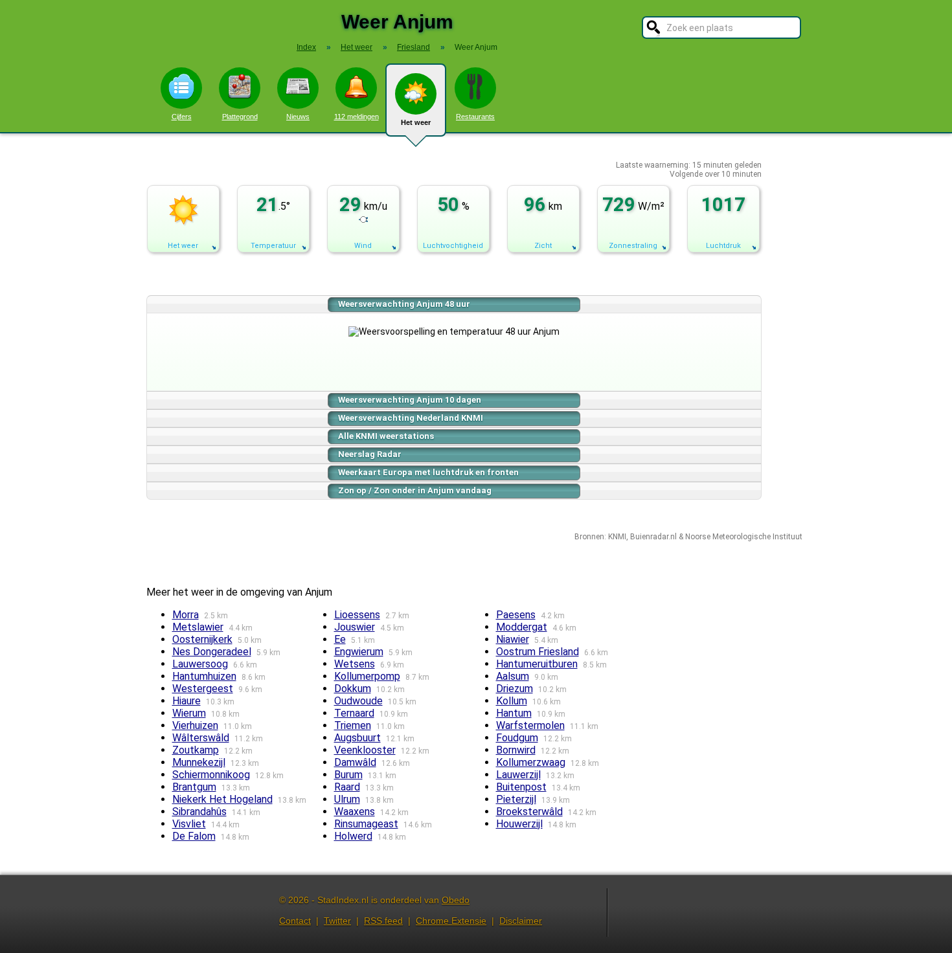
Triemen (352, 725)
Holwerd (353, 836)
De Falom (194, 836)
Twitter (337, 920)
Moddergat (521, 627)
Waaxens (354, 811)
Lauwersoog (200, 664)
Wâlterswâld (200, 738)
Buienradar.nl (653, 536)
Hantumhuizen (204, 676)
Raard (347, 787)
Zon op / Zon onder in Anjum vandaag (415, 490)
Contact (295, 920)
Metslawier (197, 627)
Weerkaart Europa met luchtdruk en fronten (428, 472)
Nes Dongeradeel (211, 651)
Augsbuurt (357, 738)
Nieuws (298, 116)
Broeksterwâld (529, 811)
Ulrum (347, 799)
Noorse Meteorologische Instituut (743, 536)
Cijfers (182, 116)
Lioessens (357, 615)
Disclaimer (520, 920)
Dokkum (352, 688)
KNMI (617, 536)
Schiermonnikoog (211, 774)
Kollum (511, 701)
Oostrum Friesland (537, 651)
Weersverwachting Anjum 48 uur (404, 304)
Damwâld (355, 762)
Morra (185, 615)
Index (306, 47)
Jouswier (354, 627)
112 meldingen (356, 116)
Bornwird (516, 750)
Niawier (512, 639)
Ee (340, 639)
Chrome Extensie (451, 920)
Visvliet (189, 824)
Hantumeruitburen (537, 664)
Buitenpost (521, 787)
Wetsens (354, 664)
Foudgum (517, 738)
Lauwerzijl (518, 774)
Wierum (189, 713)
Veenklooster (365, 750)
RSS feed (383, 920)
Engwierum (358, 651)
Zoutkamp (195, 750)
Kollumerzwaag (530, 762)
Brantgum (194, 787)
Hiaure (186, 701)
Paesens (516, 615)
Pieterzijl (516, 799)
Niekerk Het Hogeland (222, 799)
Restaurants (475, 116)
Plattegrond (240, 116)
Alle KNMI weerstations (386, 436)
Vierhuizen (195, 725)
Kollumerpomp (367, 676)
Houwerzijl (519, 824)
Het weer (416, 122)
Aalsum (512, 676)
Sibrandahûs (199, 811)
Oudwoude (358, 701)
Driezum (514, 688)
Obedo (456, 900)
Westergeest (202, 688)
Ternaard (354, 713)
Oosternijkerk (202, 639)
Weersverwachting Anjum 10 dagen (409, 400)
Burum (348, 774)
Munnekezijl (198, 762)
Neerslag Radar (370, 454)
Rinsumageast (366, 824)
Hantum (514, 713)
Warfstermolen (530, 725)
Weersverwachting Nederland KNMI (410, 418)
